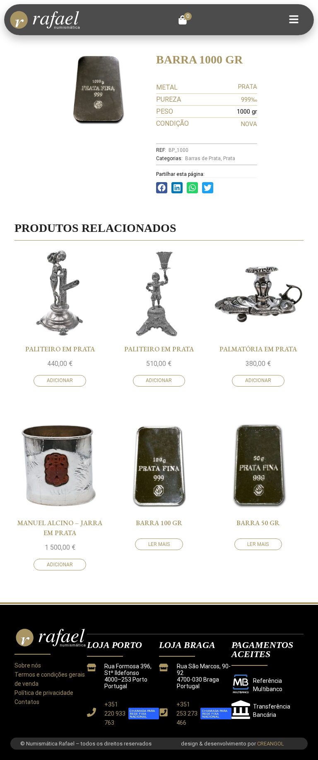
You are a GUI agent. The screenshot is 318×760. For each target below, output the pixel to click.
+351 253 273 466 (187, 713)
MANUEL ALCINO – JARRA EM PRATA (59, 528)
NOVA (249, 124)
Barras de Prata (203, 158)
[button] (185, 20)
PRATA (247, 86)
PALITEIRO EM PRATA (60, 349)
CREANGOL (270, 744)
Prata (229, 158)
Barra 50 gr (257, 523)
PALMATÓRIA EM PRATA (258, 349)
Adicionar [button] (60, 380)
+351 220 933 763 (114, 713)
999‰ (249, 99)
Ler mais (159, 544)
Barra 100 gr (159, 523)
